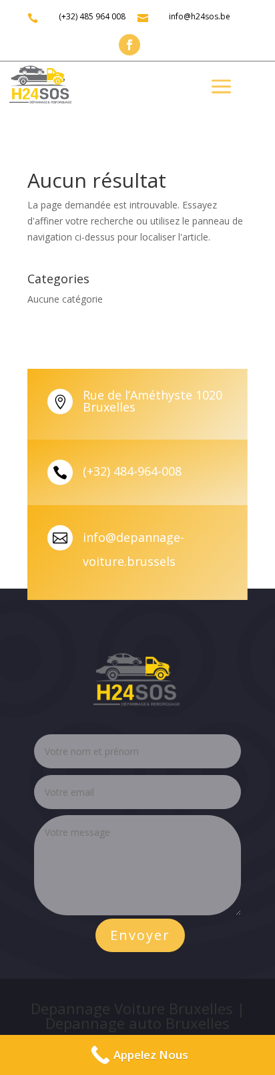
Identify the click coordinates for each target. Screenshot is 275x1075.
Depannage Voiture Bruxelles (132, 1008)
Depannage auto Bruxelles (137, 1023)
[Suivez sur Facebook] (129, 44)
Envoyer (140, 935)
